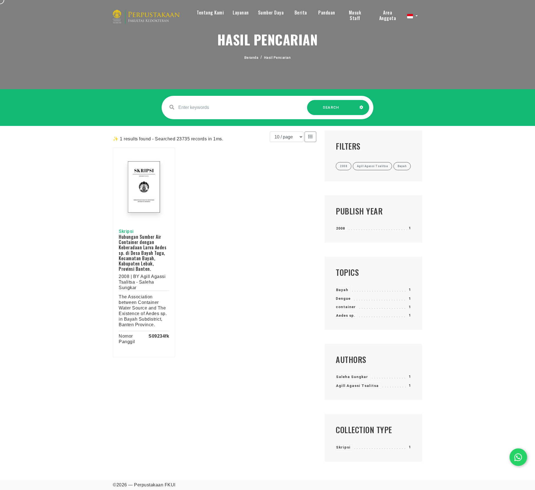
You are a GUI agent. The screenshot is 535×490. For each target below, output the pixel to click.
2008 (340, 228)
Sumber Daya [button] (271, 12)
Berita (301, 12)
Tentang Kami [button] (210, 12)
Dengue (343, 298)
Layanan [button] (241, 12)
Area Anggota (387, 15)
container (346, 307)
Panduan (326, 12)
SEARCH (331, 107)
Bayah (342, 290)
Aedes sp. (345, 315)
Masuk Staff (355, 15)
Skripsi (343, 447)
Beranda (251, 58)
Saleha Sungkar (352, 377)
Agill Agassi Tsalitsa (357, 386)
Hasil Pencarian (277, 58)
